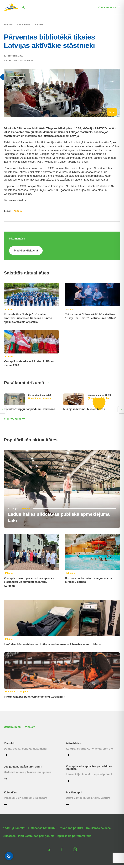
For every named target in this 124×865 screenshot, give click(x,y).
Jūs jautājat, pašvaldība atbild (23, 766)
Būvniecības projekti (16, 691)
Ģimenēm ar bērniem (39, 398)
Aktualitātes (73, 743)
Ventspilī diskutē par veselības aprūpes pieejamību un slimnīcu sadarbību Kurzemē (29, 582)
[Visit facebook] (62, 849)
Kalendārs (10, 792)
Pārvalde (9, 743)
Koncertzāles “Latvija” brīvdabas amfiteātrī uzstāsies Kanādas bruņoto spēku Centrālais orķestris (28, 318)
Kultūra (9, 309)
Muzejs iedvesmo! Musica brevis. (84, 409)
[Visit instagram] (75, 849)
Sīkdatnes (9, 835)
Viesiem (30, 727)
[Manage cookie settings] (9, 856)
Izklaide (26, 508)
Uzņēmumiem (12, 727)
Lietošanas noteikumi (42, 828)
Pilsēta (9, 573)
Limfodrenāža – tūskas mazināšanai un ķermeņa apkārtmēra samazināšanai (52, 644)
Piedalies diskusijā (26, 250)
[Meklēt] (23, 7)
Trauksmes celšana (98, 828)
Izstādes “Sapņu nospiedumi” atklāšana (29, 409)
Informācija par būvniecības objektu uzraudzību (34, 696)
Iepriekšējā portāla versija (74, 835)
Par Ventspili (74, 792)
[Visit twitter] (49, 849)
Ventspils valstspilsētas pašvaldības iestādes (89, 767)
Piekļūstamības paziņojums (36, 835)
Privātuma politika (71, 828)
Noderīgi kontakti (14, 828)
